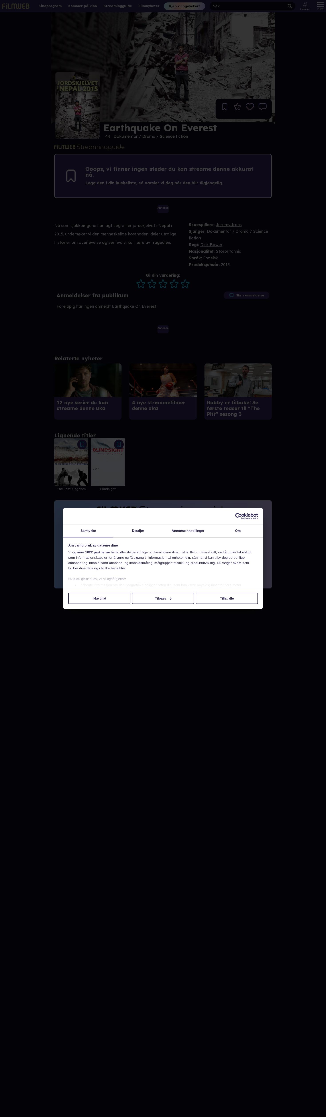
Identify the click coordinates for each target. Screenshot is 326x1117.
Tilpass (160, 598)
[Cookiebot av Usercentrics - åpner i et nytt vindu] (238, 516)
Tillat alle (227, 598)
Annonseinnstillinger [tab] (188, 531)
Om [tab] (238, 531)
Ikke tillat (99, 598)
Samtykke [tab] (88, 531)
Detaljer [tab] (138, 531)
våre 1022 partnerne (93, 552)
